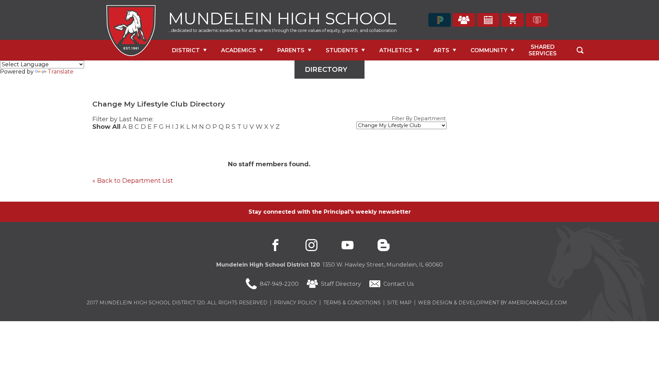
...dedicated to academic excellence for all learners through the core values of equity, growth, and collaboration (282, 30)
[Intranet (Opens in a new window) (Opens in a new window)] (537, 20)
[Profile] (464, 20)
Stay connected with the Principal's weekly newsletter (329, 212)
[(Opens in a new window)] (439, 20)
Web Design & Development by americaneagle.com (492, 303)
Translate (60, 71)
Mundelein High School (282, 18)
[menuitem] (189, 50)
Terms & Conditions (352, 303)
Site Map (399, 303)
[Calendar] (488, 20)
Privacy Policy (295, 303)
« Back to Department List (132, 180)
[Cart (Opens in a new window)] (512, 20)
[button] (580, 50)
